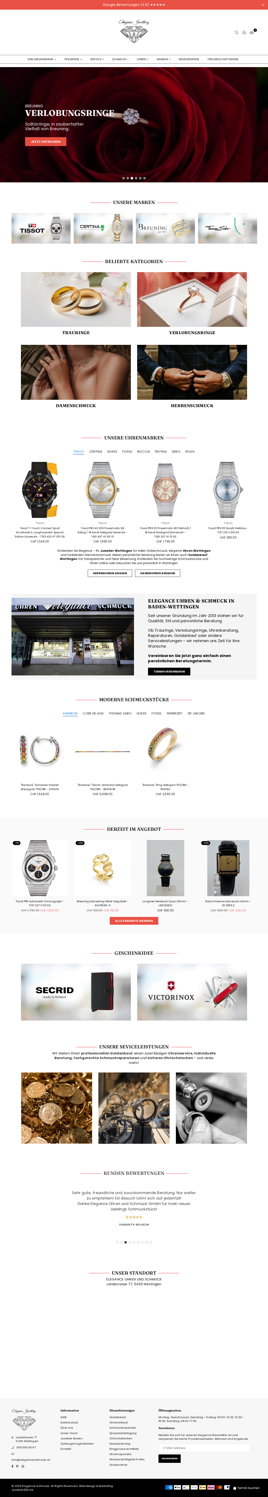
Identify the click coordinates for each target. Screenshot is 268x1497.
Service (96, 59)
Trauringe (72, 59)
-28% (143, 843)
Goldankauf (118, 1417)
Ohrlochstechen (121, 1438)
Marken (162, 59)
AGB (63, 1417)
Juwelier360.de (22, 1490)
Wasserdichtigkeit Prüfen (127, 1459)
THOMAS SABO (120, 713)
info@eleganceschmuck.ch (31, 1460)
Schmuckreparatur (123, 1428)
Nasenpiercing (120, 1444)
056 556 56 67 (26, 1447)
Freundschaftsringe (223, 59)
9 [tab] (151, 1242)
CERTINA (95, 451)
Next (262, 125)
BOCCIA (143, 451)
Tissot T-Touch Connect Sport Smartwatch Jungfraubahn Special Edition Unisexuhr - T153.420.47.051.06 (40, 532)
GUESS (112, 451)
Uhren (141, 59)
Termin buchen (248, 1488)
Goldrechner (119, 1465)
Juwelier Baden (71, 1438)
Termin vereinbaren (169, 672)
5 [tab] (140, 178)
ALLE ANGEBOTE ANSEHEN (134, 921)
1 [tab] (123, 178)
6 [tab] (145, 178)
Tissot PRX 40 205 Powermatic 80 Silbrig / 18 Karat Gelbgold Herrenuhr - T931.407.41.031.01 (102, 532)
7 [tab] (142, 1242)
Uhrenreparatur (121, 1454)
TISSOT (78, 451)
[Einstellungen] (244, 32)
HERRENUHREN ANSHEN (110, 573)
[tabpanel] (134, 124)
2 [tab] (128, 178)
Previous (6, 125)
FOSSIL (127, 451)
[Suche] (236, 32)
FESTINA (161, 451)
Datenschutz (69, 1422)
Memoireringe (189, 59)
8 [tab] (147, 1242)
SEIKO (176, 451)
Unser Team (69, 1433)
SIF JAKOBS (196, 713)
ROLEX (190, 451)
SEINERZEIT (175, 713)
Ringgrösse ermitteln (124, 1449)
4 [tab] (136, 178)
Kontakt (66, 1449)
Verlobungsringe (40, 59)
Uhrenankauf (119, 1422)
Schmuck (119, 59)
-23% (17, 843)
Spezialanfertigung (123, 1433)
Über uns (67, 1428)
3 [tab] (132, 178)
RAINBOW (70, 713)
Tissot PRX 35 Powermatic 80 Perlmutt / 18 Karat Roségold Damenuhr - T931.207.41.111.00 (165, 532)
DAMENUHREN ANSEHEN (157, 573)
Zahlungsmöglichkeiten (77, 1444)
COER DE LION (93, 713)
